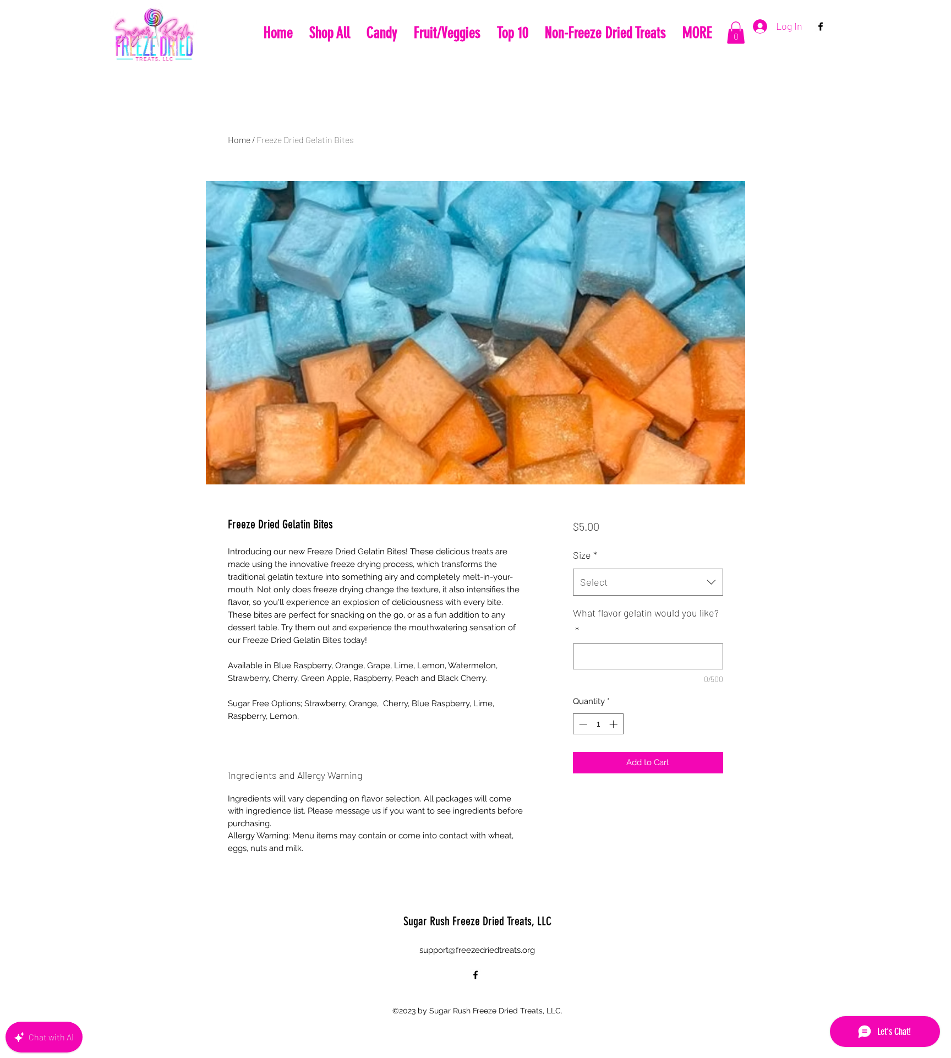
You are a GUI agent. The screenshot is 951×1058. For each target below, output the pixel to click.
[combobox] (648, 582)
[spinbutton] (598, 724)
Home (239, 139)
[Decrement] (582, 724)
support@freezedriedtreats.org (477, 950)
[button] (735, 32)
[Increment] (614, 724)
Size (585, 555)
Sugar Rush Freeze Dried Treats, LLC (477, 921)
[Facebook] (820, 26)
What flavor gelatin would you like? (646, 621)
